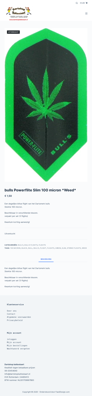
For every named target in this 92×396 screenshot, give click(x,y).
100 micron (15, 248)
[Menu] (86, 13)
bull (30, 248)
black (24, 248)
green (58, 248)
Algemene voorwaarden (19, 317)
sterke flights (74, 248)
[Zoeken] (77, 3)
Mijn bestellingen (17, 345)
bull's (36, 248)
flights (50, 248)
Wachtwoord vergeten (18, 349)
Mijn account (14, 342)
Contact (11, 314)
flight (43, 248)
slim (64, 248)
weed (84, 248)
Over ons (12, 311)
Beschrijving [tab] (46, 259)
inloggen (12, 339)
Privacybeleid (15, 320)
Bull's (20, 245)
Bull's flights (31, 245)
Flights (42, 245)
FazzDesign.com (63, 392)
